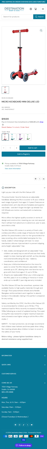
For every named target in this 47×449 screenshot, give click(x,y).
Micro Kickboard (7, 98)
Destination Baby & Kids (19, 432)
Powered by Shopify (34, 432)
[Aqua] (13, 137)
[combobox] (23, 16)
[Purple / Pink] (20, 137)
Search (41, 17)
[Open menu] (43, 9)
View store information (13, 169)
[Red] (5, 137)
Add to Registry (23, 154)
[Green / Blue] (28, 137)
